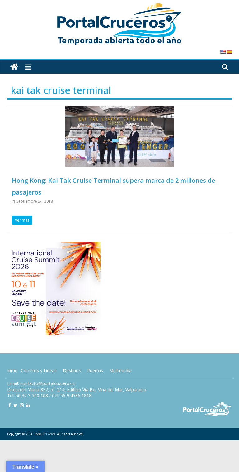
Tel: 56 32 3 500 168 (27, 395)
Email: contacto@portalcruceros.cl (41, 383)
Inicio (12, 370)
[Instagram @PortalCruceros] (22, 405)
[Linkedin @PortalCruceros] (28, 405)
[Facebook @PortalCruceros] (9, 405)
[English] (223, 51)
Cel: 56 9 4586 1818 (71, 395)
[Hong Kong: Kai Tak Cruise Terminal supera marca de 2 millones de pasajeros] (119, 109)
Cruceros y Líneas (39, 370)
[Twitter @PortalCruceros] (15, 405)
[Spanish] (229, 51)
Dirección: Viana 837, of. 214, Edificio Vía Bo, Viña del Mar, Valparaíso (76, 390)
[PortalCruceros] (14, 67)
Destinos (72, 370)
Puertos (95, 370)
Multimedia (120, 370)
